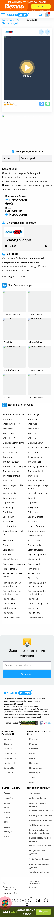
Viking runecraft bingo (13, 442)
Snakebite (32, 521)
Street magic (9, 507)
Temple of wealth (36, 480)
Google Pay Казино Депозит (38, 852)
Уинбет (7, 807)
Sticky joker (33, 507)
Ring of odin (33, 568)
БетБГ (6, 836)
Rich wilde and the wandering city (12, 584)
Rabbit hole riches (11, 617)
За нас (6, 883)
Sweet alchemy (10, 498)
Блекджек (33, 748)
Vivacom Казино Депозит (40, 811)
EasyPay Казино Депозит (41, 815)
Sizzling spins (9, 526)
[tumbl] (47, 900)
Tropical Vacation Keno (39, 447)
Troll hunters (34, 452)
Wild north (8, 428)
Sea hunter (8, 540)
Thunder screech (11, 461)
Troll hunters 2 (10, 452)
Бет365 (7, 812)
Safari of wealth (35, 549)
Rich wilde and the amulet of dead (37, 592)
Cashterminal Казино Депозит (39, 866)
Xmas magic (33, 414)
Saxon (6, 545)
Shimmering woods (37, 530)
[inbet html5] (27, 5)
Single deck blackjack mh (13, 532)
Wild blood (33, 438)
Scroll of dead (34, 540)
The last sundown (11, 471)
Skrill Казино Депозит (39, 825)
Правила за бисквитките (34, 882)
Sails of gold (9, 549)
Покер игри (34, 773)
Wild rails (32, 423)
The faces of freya (11, 475)
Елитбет (7, 817)
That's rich (33, 475)
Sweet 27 (32, 498)
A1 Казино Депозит (38, 798)
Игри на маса (35, 768)
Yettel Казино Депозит (39, 859)
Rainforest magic (11, 608)
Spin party (33, 512)
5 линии (7, 739)
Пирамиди (34, 763)
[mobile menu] (6, 14)
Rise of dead (34, 564)
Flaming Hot (9, 763)
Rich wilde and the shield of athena (12, 592)
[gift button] (47, 14)
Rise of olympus (10, 559)
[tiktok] (39, 900)
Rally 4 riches (9, 603)
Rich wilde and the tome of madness (37, 584)
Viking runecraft (35, 442)
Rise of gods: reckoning (14, 564)
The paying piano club (38, 466)
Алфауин (8, 831)
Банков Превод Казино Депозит (40, 839)
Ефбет (7, 803)
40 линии (8, 748)
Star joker (7, 512)
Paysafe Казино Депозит (40, 820)
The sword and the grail (14, 466)
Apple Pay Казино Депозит (37, 804)
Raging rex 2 (34, 608)
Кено (31, 782)
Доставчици (34, 793)
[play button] (27, 67)
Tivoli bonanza (35, 457)
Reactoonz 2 (9, 598)
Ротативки (21, 20)
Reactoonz (33, 598)
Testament (8, 480)
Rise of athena (10, 568)
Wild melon (33, 428)
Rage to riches (34, 612)
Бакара (32, 753)
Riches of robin (35, 573)
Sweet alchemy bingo (38, 493)
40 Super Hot (10, 758)
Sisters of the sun (36, 526)
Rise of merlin (34, 559)
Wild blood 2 (9, 438)
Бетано (7, 793)
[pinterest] (31, 900)
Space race (8, 521)
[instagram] (23, 900)
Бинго (32, 758)
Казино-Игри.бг (8, 20)
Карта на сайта (10, 893)
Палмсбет (8, 798)
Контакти (33, 887)
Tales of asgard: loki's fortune (13, 487)
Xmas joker (8, 419)
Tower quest (9, 457)
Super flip (32, 502)
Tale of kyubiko (10, 493)
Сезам (7, 827)
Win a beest (33, 419)
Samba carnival (35, 545)
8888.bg (7, 822)
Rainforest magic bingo (39, 603)
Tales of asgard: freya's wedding (39, 487)
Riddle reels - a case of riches (14, 575)
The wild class (34, 461)
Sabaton (7, 554)
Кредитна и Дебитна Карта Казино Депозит (39, 831)
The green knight (36, 471)
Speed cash (8, 516)
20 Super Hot (10, 753)
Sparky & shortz (35, 516)
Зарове (32, 777)
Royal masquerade (37, 554)
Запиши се (27, 674)
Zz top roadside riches (13, 414)
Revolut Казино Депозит (40, 845)
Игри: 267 (10, 246)
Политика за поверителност (10, 888)
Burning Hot (9, 768)
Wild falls (32, 433)
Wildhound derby (11, 423)
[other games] (14, 301)
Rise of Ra (8, 773)
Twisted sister (9, 447)
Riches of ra (33, 578)
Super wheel (9, 502)
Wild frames (9, 433)
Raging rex (8, 612)
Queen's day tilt (35, 617)
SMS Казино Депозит (39, 872)
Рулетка (33, 744)
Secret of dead (35, 535)
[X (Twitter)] (15, 900)
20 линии (8, 744)
